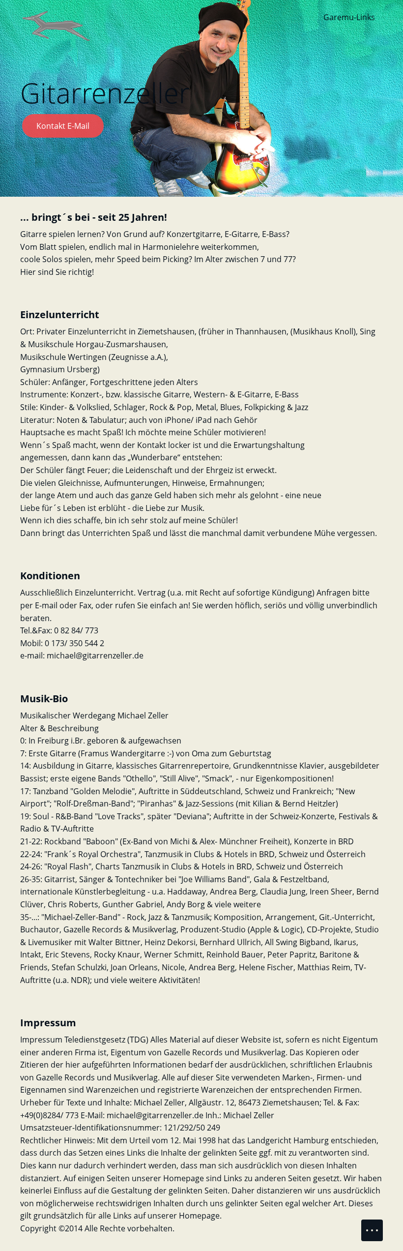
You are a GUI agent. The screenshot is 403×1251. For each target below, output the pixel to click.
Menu (372, 1230)
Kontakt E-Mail (62, 125)
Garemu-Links (349, 17)
